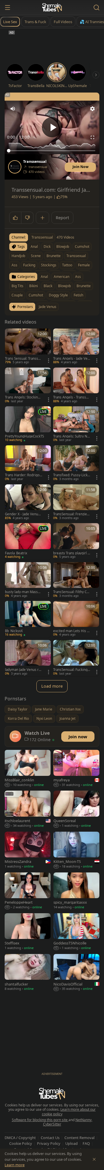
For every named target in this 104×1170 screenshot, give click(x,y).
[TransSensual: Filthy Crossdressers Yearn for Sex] (76, 580)
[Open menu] (7, 7)
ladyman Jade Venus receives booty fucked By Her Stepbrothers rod (23, 669)
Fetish (78, 295)
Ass (78, 276)
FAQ (86, 1143)
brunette (54, 255)
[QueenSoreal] (76, 809)
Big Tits (17, 285)
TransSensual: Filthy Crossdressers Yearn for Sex (71, 592)
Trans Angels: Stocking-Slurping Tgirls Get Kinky (23, 397)
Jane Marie (43, 709)
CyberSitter (52, 1124)
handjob (18, 255)
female (84, 265)
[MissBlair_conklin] (28, 769)
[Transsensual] (14, 167)
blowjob (62, 246)
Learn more (15, 1164)
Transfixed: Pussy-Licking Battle (71, 475)
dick (47, 246)
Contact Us (50, 1137)
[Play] (52, 127)
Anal (44, 276)
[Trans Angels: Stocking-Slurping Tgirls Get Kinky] (28, 386)
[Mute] (12, 109)
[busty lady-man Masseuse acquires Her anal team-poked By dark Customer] (28, 580)
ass (14, 265)
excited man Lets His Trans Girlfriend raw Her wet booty (71, 631)
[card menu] (48, 360)
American (61, 276)
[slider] (52, 150)
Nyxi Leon (44, 718)
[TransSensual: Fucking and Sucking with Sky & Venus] (76, 658)
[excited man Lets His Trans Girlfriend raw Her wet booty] (76, 619)
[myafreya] (76, 769)
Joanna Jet (67, 718)
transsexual (76, 255)
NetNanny (83, 1119)
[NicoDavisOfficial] (76, 973)
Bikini (33, 285)
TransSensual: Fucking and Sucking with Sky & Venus (71, 669)
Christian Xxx (70, 709)
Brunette (84, 285)
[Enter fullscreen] (92, 137)
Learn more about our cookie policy (69, 1112)
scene (36, 255)
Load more (52, 686)
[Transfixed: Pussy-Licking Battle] (76, 463)
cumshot (82, 246)
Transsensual (35, 162)
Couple (17, 295)
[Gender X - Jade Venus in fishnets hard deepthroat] (28, 502)
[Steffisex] (28, 932)
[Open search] (96, 7)
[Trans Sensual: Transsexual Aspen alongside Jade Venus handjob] (28, 347)
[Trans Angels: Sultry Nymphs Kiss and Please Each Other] (76, 424)
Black (48, 285)
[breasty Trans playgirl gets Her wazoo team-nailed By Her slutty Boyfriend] (76, 541)
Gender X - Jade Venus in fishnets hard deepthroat (23, 514)
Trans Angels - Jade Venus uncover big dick (71, 358)
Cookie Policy (20, 1143)
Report (62, 217)
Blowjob (64, 285)
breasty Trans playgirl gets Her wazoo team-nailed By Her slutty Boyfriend (71, 553)
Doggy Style (58, 295)
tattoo (67, 265)
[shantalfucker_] (28, 973)
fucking (29, 265)
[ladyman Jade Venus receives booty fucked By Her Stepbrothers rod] (28, 658)
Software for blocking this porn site (40, 1119)
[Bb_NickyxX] (28, 619)
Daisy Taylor (17, 709)
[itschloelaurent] (28, 809)
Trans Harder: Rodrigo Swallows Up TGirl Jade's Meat (23, 475)
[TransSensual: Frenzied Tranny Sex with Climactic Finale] (76, 502)
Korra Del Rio (18, 718)
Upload (71, 1143)
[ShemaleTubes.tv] (52, 7)
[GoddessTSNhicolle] (76, 932)
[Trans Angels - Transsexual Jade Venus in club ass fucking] (76, 386)
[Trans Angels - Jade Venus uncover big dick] (76, 347)
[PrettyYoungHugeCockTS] (28, 424)
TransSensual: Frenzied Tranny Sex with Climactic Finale (71, 514)
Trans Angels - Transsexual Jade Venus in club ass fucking (71, 397)
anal (34, 246)
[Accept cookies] (94, 1159)
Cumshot (36, 295)
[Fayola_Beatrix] (28, 541)
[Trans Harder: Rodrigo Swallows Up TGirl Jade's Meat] (28, 463)
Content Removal (79, 1137)
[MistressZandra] (28, 851)
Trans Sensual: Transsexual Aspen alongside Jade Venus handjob (23, 358)
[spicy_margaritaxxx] (76, 891)
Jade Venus (47, 306)
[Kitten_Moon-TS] (76, 851)
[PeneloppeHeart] (28, 891)
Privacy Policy (48, 1143)
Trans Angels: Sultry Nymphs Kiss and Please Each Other (71, 436)
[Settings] (92, 108)
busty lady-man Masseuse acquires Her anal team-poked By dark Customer (23, 592)
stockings (48, 265)
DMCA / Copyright (20, 1137)
